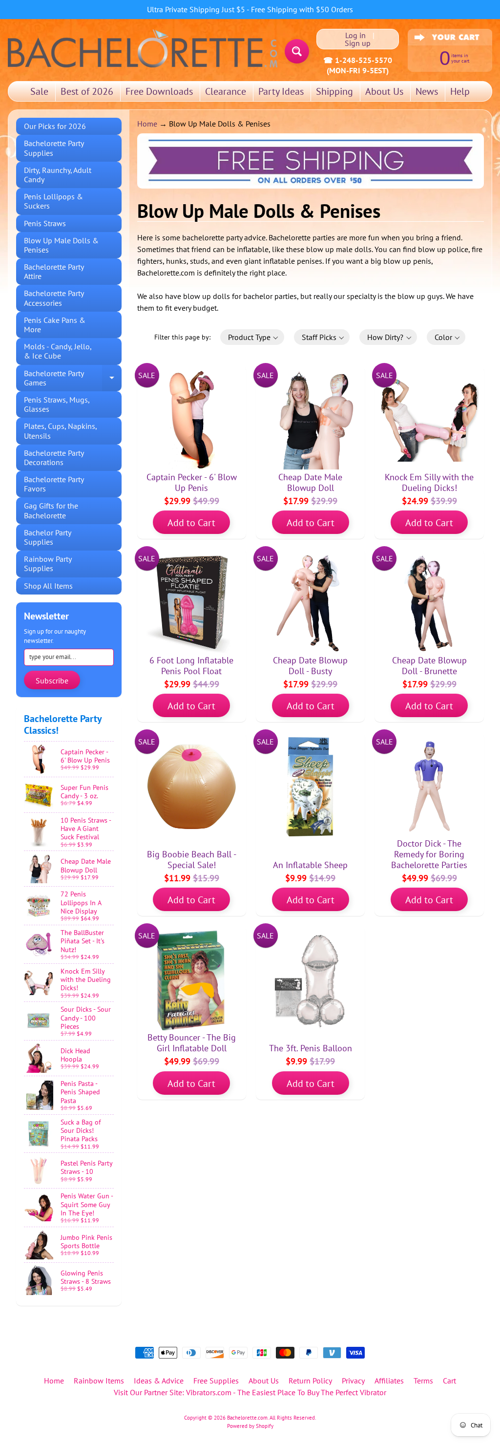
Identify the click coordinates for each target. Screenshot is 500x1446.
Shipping (334, 91)
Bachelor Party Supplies (47, 537)
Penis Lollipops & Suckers (53, 201)
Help (460, 91)
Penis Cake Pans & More (54, 324)
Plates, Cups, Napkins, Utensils (60, 430)
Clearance (225, 91)
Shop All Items (48, 586)
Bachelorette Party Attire (54, 271)
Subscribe (52, 680)
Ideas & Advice (159, 1380)
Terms (423, 1380)
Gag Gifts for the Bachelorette (51, 510)
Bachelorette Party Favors (54, 483)
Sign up (358, 43)
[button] (252, 337)
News (427, 91)
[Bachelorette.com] (142, 47)
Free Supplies (216, 1380)
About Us (384, 91)
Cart (449, 1380)
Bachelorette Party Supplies (54, 147)
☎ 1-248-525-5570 (357, 60)
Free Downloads (159, 91)
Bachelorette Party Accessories (54, 297)
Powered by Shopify (250, 1426)
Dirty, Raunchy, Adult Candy (57, 174)
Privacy (353, 1380)
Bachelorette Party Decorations (54, 457)
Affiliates (389, 1380)
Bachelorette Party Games (73, 378)
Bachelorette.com (247, 1417)
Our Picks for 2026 (55, 126)
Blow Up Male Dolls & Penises (61, 245)
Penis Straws (45, 223)
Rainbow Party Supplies (48, 563)
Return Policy (310, 1380)
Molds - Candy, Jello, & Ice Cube (58, 351)
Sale (39, 91)
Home (147, 123)
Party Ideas (281, 91)
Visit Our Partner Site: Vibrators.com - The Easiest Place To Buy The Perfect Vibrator (250, 1392)
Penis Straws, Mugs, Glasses (57, 404)
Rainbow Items (99, 1380)
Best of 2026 (87, 91)
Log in (355, 35)
